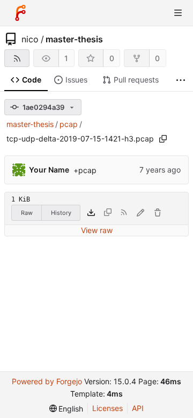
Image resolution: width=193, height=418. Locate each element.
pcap (69, 124)
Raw (27, 213)
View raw (97, 230)
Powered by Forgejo (47, 381)
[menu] (66, 408)
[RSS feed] (16, 58)
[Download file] (91, 212)
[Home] (20, 13)
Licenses (107, 408)
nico (30, 39)
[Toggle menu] (178, 13)
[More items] (181, 80)
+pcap (84, 170)
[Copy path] (162, 138)
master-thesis (74, 39)
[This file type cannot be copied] (108, 212)
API (138, 408)
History (61, 213)
